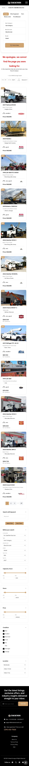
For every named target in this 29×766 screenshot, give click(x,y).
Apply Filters (10, 523)
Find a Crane (15, 45)
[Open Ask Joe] (25, 762)
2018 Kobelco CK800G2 (10, 206)
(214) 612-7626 (10, 729)
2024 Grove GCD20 (9, 485)
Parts (22, 14)
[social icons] (12, 762)
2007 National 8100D (9, 105)
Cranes (6, 14)
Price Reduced (16, 16)
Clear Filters (19, 523)
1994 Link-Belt (7, 378)
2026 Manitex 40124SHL (10, 274)
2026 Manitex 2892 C (9, 449)
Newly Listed (7, 16)
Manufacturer (8, 29)
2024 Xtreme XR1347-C (10, 308)
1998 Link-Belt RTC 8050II (11, 172)
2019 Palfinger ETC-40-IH (10, 343)
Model (6, 36)
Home (3, 7)
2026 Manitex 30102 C (10, 240)
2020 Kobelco (7, 139)
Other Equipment (14, 14)
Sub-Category (8, 23)
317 (21, 503)
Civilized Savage (12, 758)
